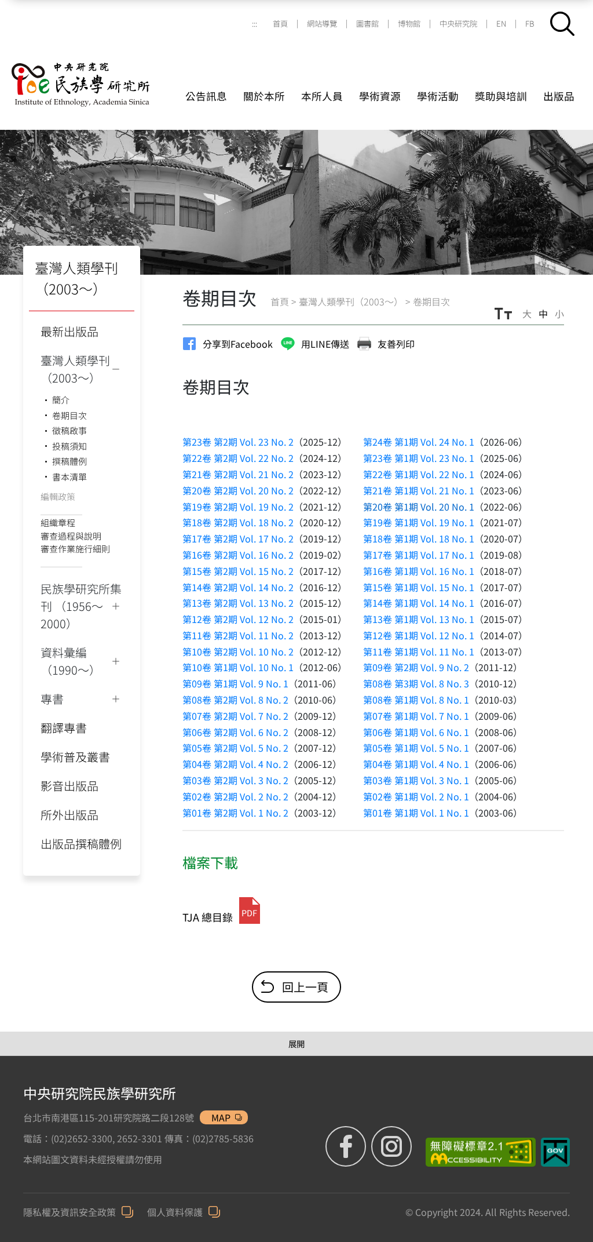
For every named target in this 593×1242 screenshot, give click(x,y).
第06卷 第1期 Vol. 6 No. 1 (416, 732)
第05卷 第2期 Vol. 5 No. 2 (235, 748)
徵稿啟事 (69, 430)
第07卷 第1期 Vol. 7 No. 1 (416, 716)
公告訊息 (206, 96)
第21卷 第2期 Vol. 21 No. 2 (238, 474)
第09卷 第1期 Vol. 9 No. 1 (235, 683)
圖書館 (367, 23)
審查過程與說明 (71, 536)
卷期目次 (69, 415)
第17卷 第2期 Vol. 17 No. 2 (238, 538)
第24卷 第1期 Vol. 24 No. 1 (418, 442)
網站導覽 (322, 23)
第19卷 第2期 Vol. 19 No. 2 (238, 506)
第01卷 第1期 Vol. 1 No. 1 (416, 812)
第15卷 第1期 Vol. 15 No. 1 (418, 587)
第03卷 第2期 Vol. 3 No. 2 (235, 780)
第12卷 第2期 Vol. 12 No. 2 (238, 619)
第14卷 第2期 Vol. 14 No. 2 (238, 587)
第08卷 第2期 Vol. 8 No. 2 (235, 699)
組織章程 (58, 522)
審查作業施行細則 (75, 548)
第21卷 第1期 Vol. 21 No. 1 (418, 490)
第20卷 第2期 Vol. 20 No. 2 (238, 490)
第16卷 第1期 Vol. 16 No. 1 (418, 571)
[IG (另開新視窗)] (391, 1146)
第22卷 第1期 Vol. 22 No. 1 (418, 474)
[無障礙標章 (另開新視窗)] (476, 1152)
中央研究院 (458, 23)
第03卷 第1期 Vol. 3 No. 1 (416, 780)
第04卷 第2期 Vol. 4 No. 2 (235, 764)
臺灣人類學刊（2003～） (351, 301)
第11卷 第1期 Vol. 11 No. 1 (418, 651)
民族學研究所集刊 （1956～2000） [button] (81, 606)
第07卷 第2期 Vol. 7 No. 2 (235, 716)
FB (530, 23)
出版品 (558, 96)
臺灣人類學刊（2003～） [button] (75, 369)
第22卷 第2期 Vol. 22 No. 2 (238, 458)
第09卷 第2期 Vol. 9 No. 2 (416, 667)
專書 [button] (52, 698)
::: (254, 23)
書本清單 (69, 477)
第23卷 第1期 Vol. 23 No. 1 (418, 458)
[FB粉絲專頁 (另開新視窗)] (347, 1146)
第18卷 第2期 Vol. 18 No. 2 (238, 522)
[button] (562, 24)
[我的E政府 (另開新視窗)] (555, 1152)
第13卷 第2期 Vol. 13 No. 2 (238, 603)
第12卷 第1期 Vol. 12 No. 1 (418, 635)
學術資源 (380, 96)
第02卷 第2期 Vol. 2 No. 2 (235, 796)
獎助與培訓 (501, 96)
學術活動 (438, 96)
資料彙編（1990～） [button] (71, 661)
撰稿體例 (69, 461)
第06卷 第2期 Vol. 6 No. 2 (235, 732)
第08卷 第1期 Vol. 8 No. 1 (416, 699)
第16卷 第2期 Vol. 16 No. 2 (238, 555)
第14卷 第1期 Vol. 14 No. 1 (418, 603)
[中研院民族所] (96, 71)
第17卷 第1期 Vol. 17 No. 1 (418, 555)
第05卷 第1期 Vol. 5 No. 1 (416, 748)
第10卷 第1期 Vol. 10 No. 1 (238, 667)
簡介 (60, 400)
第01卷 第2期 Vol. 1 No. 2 (235, 812)
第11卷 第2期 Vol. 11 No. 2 (238, 635)
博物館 (409, 23)
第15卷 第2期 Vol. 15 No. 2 (238, 571)
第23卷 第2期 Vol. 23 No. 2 (238, 442)
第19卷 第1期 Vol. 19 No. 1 (418, 522)
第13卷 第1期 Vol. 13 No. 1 (418, 619)
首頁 (280, 23)
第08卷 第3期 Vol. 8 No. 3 (416, 683)
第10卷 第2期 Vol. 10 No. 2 (238, 651)
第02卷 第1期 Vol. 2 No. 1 (416, 796)
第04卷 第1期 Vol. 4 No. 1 (416, 764)
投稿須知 (69, 446)
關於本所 (264, 96)
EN (501, 23)
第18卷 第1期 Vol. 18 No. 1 (418, 538)
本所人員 (322, 96)
